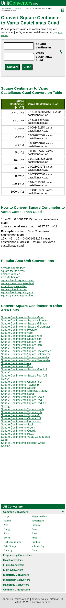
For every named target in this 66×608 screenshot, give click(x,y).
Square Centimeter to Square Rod (21, 400)
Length (7, 516)
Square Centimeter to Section (18, 387)
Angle (34, 537)
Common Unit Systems (16, 589)
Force (6, 533)
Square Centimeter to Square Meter (22, 317)
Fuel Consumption (12, 542)
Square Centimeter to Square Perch (22, 409)
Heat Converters (13, 560)
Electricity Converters (16, 574)
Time (34, 533)
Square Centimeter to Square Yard (21, 338)
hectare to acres (10, 274)
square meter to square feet (17, 283)
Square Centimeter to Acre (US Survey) (24, 390)
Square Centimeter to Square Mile (21, 335)
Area (6, 525)
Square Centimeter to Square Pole (21, 412)
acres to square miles (14, 286)
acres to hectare (10, 277)
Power (35, 529)
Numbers (36, 542)
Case (34, 550)
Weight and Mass (40, 516)
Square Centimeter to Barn (17, 366)
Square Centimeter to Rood (17, 393)
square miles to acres (14, 289)
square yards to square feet (17, 295)
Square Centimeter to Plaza (17, 433)
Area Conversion (14, 8)
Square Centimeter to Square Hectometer (26, 351)
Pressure (36, 525)
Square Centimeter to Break (17, 348)
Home (3, 8)
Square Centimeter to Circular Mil (21, 418)
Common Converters (15, 511)
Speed (7, 537)
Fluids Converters (13, 564)
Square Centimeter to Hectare (19, 329)
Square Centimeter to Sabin (17, 424)
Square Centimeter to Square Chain (22, 397)
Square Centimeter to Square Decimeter (25, 357)
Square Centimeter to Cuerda (18, 430)
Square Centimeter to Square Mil (20, 415)
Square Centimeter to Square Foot (21, 341)
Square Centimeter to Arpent (18, 427)
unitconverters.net (40, 602)
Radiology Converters (16, 584)
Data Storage (10, 546)
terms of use (22, 599)
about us (8, 599)
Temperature (38, 520)
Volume (7, 520)
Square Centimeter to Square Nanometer (25, 360)
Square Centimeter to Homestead (21, 421)
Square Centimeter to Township (20, 384)
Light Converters (13, 569)
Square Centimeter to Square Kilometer (24, 320)
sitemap (54, 599)
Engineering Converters (17, 555)
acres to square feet (13, 268)
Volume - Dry (38, 546)
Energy (7, 529)
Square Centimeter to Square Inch (21, 345)
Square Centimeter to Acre (17, 332)
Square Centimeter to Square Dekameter (25, 354)
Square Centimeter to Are (16, 363)
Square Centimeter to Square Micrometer (25, 326)
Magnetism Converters (16, 579)
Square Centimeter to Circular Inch (21, 381)
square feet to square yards (17, 292)
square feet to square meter (17, 280)
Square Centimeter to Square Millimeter (24, 323)
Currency (8, 550)
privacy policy (39, 599)
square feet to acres (13, 271)
